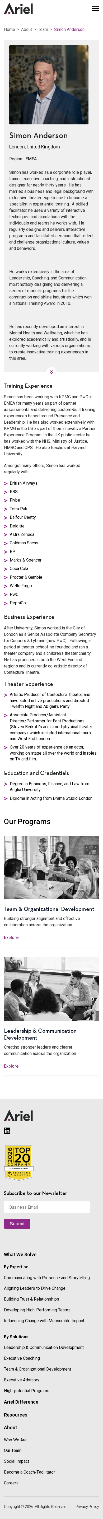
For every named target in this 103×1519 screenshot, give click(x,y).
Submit (17, 1223)
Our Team (12, 1450)
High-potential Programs (26, 1390)
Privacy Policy (87, 1506)
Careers (11, 1482)
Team (43, 29)
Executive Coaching (22, 1358)
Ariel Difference (21, 1402)
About (26, 29)
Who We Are (15, 1439)
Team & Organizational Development (37, 1369)
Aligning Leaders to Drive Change (34, 1288)
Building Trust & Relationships (31, 1299)
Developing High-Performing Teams (37, 1309)
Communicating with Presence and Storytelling (47, 1277)
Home (9, 29)
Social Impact (16, 1461)
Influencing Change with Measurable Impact (44, 1320)
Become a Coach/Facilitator (29, 1472)
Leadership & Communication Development (44, 1347)
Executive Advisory (21, 1379)
